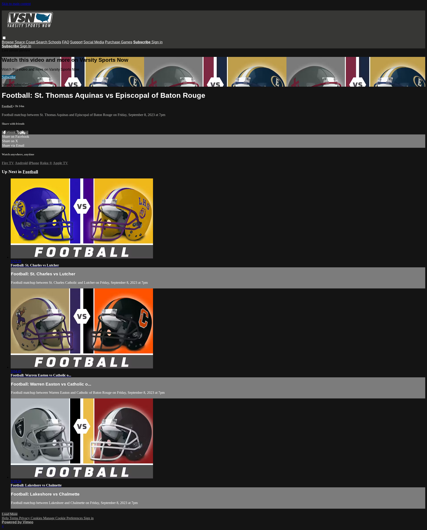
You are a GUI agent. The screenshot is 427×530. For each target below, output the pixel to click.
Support (76, 42)
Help (6, 518)
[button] (4, 37)
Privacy (25, 518)
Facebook (9, 132)
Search (42, 42)
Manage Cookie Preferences (63, 518)
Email (24, 132)
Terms (14, 518)
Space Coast (25, 42)
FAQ (65, 42)
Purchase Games (118, 42)
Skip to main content (16, 4)
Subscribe (9, 77)
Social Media (93, 42)
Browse (8, 42)
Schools (54, 42)
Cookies (37, 518)
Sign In (25, 46)
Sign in (157, 42)
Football (7, 106)
